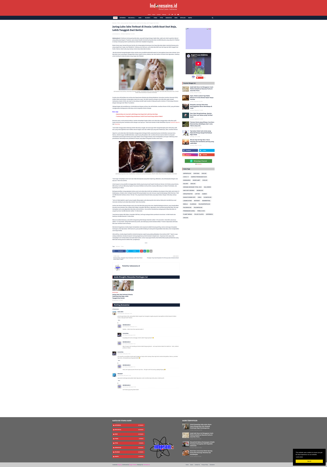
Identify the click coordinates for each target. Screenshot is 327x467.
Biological (127, 429)
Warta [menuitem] (190, 17)
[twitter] (172, 15)
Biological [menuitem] (131, 17)
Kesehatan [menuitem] (169, 17)
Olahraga (193, 204)
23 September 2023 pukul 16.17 (130, 326)
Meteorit (197, 200)
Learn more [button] (299, 457)
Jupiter (197, 193)
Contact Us (197, 464)
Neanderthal (206, 200)
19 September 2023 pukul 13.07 (125, 313)
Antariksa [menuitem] (123, 17)
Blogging (120, 464)
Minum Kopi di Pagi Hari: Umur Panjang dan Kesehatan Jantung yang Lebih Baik (202, 141)
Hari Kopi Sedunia (188, 190)
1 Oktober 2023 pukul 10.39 (129, 335)
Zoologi (185, 217)
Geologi (193, 183)
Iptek (127, 443)
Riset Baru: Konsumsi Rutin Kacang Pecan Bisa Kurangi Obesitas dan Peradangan (201, 452)
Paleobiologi (187, 207)
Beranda (114, 23)
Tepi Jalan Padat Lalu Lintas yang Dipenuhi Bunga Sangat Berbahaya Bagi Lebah (201, 133)
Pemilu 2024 (201, 211)
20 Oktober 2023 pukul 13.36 (125, 375)
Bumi (127, 434)
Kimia (199, 197)
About (153, 14)
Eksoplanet (196, 180)
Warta (127, 456)
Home (149, 14)
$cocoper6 (126, 333)
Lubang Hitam (187, 200)
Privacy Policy (205, 464)
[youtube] (178, 15)
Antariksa (127, 425)
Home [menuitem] (115, 17)
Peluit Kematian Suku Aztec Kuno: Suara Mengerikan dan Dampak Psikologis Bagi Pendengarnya (201, 426)
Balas (119, 320)
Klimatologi (207, 197)
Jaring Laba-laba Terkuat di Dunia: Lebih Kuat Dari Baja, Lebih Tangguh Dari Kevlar (122, 296)
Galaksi (185, 183)
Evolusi (205, 180)
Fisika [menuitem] (155, 17)
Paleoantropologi (204, 204)
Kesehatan (127, 447)
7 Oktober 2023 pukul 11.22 (129, 343)
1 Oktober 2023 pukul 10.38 (124, 353)
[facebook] (169, 15)
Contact (159, 14)
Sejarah (127, 452)
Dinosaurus (186, 180)
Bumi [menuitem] (140, 17)
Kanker (204, 193)
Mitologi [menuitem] (182, 17)
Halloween (207, 187)
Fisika (118, 23)
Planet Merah (187, 214)
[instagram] (175, 15)
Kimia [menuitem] (176, 17)
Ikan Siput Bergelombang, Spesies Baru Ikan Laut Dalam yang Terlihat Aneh (201, 115)
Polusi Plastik (199, 214)
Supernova (209, 214)
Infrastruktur (188, 193)
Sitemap (164, 14)
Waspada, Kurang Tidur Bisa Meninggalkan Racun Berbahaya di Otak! (201, 106)
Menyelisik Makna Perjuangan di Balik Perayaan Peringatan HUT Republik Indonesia (202, 444)
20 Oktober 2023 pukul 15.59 (130, 387)
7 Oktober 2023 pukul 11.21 (129, 366)
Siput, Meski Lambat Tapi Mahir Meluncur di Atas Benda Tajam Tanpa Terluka (201, 97)
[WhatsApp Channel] (198, 162)
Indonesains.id (117, 34)
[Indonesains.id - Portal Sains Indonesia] (163, 459)
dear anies (120, 311)
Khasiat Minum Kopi (189, 197)
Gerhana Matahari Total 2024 (192, 187)
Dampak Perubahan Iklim (199, 176)
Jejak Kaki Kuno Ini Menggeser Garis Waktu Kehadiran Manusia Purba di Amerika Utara (201, 89)
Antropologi (187, 173)
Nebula (185, 204)
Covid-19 (186, 176)
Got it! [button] (309, 461)
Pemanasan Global (189, 211)
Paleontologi (198, 207)
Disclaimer (212, 464)
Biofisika (118, 246)
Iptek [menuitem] (161, 17)
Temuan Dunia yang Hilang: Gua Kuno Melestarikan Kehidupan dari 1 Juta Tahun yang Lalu (202, 124)
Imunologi (200, 190)
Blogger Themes (133, 464)
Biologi (204, 173)
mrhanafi (120, 373)
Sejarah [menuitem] (147, 17)
